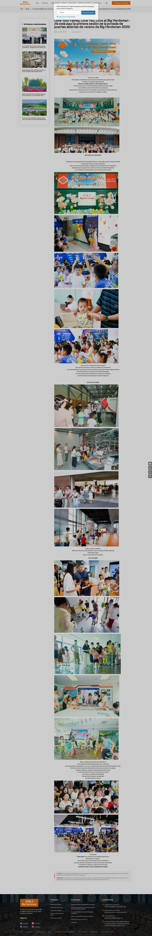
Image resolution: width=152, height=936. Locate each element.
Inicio (37, 3)
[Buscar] (106, 3)
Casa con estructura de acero (57, 914)
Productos (45, 3)
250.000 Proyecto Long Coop (79, 919)
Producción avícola (55, 904)
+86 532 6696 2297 (121, 912)
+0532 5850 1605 (121, 906)
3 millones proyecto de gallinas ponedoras (83, 904)
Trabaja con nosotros (85, 3)
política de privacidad (107, 932)
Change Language (88, 12)
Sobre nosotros (55, 3)
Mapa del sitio (93, 932)
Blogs (64, 3)
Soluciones (72, 3)
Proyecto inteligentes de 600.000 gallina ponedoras (82, 912)
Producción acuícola (56, 918)
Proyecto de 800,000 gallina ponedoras (82, 916)
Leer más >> (74, 922)
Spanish (121, 3)
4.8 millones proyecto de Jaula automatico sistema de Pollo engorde (83, 908)
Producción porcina (55, 910)
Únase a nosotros (70, 932)
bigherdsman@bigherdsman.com (114, 918)
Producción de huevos (56, 907)
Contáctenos (97, 3)
